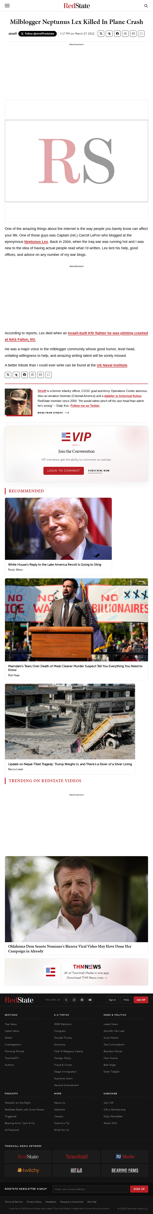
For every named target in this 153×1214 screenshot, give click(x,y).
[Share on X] (101, 34)
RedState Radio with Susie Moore (24, 1109)
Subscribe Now (99, 471)
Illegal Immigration (65, 1071)
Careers (58, 1116)
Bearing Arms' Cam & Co (20, 1123)
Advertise (59, 1109)
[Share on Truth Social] (109, 34)
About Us (59, 1102)
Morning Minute (14, 1051)
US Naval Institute (112, 365)
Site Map (91, 1201)
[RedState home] (19, 1000)
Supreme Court (63, 1078)
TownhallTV (12, 1058)
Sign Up (139, 1188)
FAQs (126, 999)
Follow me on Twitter (85, 405)
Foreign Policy (62, 1058)
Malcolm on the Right (17, 1102)
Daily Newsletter (113, 1116)
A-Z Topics (61, 1015)
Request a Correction (71, 1201)
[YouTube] (90, 1000)
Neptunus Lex (36, 242)
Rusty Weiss (15, 569)
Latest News (12, 1030)
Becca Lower (15, 769)
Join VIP (141, 999)
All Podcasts (12, 1129)
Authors (9, 1064)
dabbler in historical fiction (122, 396)
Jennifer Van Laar (114, 1030)
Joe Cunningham (114, 1044)
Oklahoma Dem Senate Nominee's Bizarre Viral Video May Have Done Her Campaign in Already (69, 948)
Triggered (10, 1116)
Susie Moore (111, 1037)
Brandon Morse (113, 1051)
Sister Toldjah (112, 1071)
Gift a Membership (115, 1109)
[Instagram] (74, 1000)
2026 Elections (63, 1024)
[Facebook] (82, 1000)
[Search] (146, 5)
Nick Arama (111, 1058)
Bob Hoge (14, 675)
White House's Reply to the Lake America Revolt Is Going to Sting (54, 564)
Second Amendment (66, 1085)
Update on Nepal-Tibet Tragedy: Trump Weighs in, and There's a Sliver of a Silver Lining (70, 764)
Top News (11, 1024)
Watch (8, 1037)
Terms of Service (14, 1201)
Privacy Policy (34, 1201)
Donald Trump (63, 1037)
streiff (13, 34)
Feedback (51, 1201)
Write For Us (61, 1129)
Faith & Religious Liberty (68, 1051)
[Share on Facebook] (117, 34)
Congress (60, 1030)
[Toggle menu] (7, 6)
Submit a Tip (61, 1123)
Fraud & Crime (63, 1064)
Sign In (112, 999)
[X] (66, 1000)
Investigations (13, 1044)
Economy (59, 1044)
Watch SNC (110, 1123)
